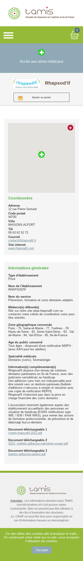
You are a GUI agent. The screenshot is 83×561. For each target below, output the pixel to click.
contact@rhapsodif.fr (22, 240)
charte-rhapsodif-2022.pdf (25, 433)
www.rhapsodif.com (21, 248)
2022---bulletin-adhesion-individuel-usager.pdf (38, 443)
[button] (41, 154)
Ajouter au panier (41, 97)
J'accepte (41, 550)
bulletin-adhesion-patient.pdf (27, 454)
